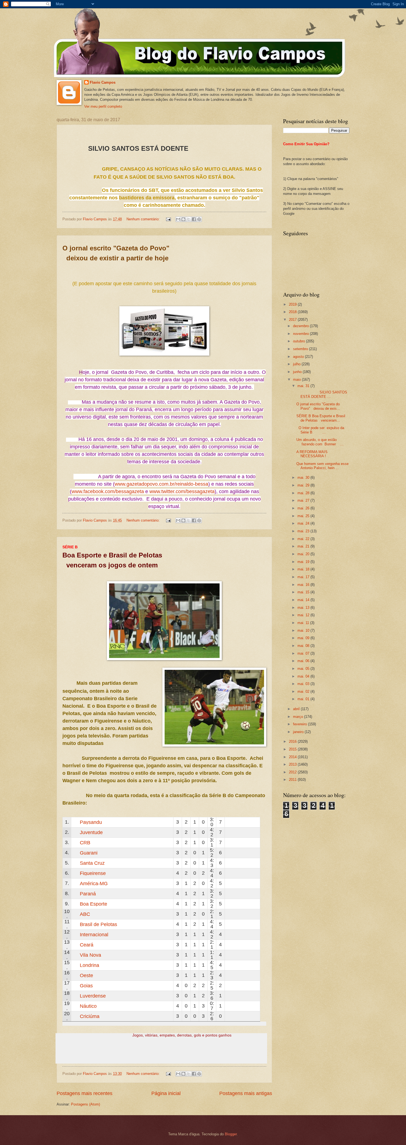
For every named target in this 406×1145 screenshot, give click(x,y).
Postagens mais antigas (245, 1093)
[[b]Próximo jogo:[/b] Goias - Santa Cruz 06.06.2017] (229, 985)
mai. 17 (303, 577)
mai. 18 (303, 569)
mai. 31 (303, 386)
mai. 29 (303, 485)
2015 (293, 749)
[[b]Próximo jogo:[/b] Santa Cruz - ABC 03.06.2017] (229, 863)
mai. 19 (303, 562)
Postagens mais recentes (84, 1093)
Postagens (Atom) (85, 1104)
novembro (301, 334)
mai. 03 (303, 684)
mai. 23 (303, 531)
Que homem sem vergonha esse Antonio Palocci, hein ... (322, 466)
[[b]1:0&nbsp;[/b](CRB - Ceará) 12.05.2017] (245, 842)
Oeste (86, 975)
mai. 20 (303, 554)
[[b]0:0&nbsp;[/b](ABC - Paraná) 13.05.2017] (251, 893)
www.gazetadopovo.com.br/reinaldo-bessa (161, 484)
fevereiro (300, 724)
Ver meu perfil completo (103, 106)
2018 (293, 312)
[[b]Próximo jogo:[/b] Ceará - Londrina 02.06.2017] (229, 944)
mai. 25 (303, 516)
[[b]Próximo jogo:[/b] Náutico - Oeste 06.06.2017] (229, 1006)
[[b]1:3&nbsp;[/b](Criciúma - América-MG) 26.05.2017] (234, 883)
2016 (293, 741)
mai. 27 (303, 500)
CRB (85, 842)
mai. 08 (303, 646)
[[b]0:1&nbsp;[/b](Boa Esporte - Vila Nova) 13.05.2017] (251, 903)
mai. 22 (303, 539)
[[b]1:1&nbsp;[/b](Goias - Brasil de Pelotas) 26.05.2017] (240, 924)
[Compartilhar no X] (188, 219)
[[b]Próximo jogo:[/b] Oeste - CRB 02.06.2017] (229, 842)
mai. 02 (303, 691)
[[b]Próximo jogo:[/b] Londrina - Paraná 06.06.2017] (229, 893)
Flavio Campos (102, 82)
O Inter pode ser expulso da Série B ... (320, 430)
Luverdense (93, 996)
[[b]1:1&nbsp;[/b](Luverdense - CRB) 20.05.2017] (240, 842)
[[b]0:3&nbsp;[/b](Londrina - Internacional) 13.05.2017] (245, 934)
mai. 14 (303, 600)
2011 (293, 780)
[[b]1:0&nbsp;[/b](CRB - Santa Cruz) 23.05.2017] (234, 842)
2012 (293, 772)
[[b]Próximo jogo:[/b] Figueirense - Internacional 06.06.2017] (229, 873)
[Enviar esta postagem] (168, 219)
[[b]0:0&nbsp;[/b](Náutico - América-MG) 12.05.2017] (245, 883)
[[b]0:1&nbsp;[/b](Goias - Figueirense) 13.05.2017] (251, 873)
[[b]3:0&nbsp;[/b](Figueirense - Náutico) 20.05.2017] (245, 873)
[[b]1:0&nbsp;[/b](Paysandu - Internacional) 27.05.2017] (234, 822)
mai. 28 (303, 493)
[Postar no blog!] (183, 219)
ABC (85, 914)
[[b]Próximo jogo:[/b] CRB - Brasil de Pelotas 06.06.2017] (229, 924)
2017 (293, 320)
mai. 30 (303, 477)
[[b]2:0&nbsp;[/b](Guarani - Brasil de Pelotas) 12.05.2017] (245, 852)
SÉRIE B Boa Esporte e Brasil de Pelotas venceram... (320, 418)
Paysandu (91, 822)
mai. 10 (303, 630)
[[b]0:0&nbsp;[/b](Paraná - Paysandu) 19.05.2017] (240, 822)
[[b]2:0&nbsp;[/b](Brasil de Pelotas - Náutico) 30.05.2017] (234, 924)
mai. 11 (303, 623)
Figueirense (93, 873)
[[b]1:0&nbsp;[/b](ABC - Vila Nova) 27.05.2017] (234, 914)
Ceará (86, 945)
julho (297, 364)
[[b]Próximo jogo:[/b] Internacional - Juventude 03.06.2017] (229, 832)
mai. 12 (303, 615)
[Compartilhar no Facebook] (194, 219)
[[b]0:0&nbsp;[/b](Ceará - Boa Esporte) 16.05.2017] (245, 903)
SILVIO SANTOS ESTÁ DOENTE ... (321, 394)
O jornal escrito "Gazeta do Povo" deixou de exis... (318, 406)
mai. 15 (303, 592)
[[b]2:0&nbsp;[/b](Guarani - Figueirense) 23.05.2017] (234, 852)
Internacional (94, 934)
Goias (86, 985)
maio (297, 379)
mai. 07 (303, 653)
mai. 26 (303, 508)
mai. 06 (303, 661)
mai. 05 (303, 669)
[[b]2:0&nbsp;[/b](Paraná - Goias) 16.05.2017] (245, 893)
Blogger (231, 1134)
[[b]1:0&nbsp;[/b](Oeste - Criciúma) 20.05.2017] (240, 975)
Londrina (89, 965)
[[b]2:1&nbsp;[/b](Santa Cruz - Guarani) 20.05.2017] (240, 852)
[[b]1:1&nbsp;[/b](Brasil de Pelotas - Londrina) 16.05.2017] (245, 924)
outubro (299, 341)
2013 (293, 764)
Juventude (91, 832)
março (298, 717)
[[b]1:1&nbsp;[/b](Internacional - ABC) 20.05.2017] (240, 914)
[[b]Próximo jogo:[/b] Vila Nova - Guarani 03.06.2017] (229, 852)
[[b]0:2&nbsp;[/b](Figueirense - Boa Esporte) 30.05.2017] (234, 873)
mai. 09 (303, 638)
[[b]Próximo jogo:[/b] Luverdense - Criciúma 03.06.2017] (229, 995)
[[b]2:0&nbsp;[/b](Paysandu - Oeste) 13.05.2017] (245, 822)
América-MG (94, 883)
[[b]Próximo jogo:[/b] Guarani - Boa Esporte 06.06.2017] (229, 903)
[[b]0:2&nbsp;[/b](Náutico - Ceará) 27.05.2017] (234, 944)
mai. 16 (303, 585)
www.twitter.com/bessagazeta (182, 491)
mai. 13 (303, 607)
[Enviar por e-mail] (178, 219)
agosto (299, 357)
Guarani (88, 853)
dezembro (301, 326)
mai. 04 (303, 676)
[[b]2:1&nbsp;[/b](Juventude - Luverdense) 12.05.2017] (245, 832)
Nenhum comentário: (143, 219)
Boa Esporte (93, 904)
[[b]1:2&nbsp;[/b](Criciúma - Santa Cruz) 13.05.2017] (245, 863)
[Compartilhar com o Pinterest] (199, 219)
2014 (293, 757)
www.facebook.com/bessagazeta (108, 491)
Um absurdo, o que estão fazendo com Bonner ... (320, 442)
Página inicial (166, 1093)
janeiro (299, 732)
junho (298, 372)
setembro (301, 349)
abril (297, 709)
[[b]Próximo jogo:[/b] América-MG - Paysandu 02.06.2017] (229, 822)
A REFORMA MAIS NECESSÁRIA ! (312, 454)
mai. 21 (303, 546)
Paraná (88, 894)
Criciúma (89, 1016)
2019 (293, 304)
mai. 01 (303, 699)
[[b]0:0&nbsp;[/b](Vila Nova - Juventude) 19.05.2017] (240, 832)
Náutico (88, 1006)
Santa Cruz (92, 863)
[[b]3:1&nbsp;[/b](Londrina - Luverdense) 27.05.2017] (234, 965)
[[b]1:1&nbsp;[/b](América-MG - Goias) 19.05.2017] (240, 883)
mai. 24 (303, 523)
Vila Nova (90, 955)
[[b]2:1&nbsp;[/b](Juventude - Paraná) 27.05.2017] (234, 832)
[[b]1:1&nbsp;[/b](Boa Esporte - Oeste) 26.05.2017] (240, 903)
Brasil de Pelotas (98, 924)
